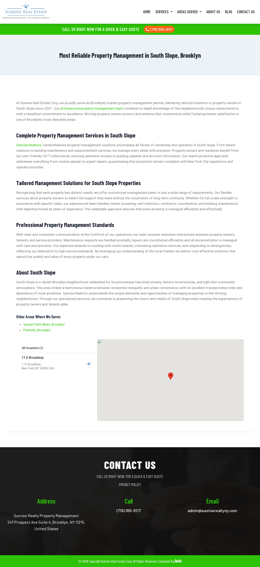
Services (162, 11)
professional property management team (91, 108)
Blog (228, 11)
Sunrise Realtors (28, 145)
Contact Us (246, 11)
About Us (213, 11)
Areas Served (187, 11)
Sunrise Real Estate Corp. (116, 561)
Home (147, 11)
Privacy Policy (130, 484)
